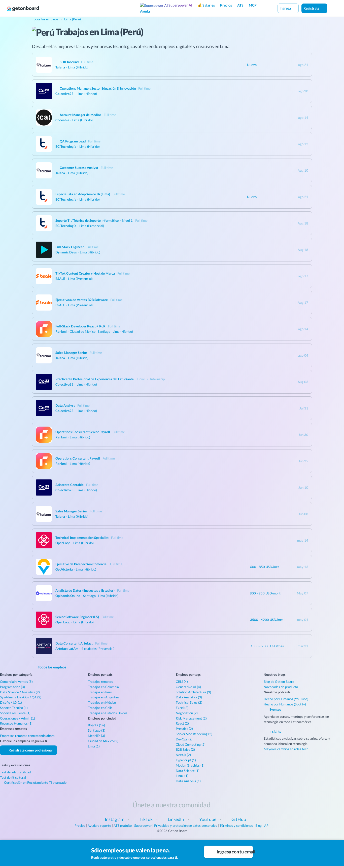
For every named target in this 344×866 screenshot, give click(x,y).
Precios (226, 5)
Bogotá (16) (96, 725)
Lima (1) (94, 746)
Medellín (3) (96, 736)
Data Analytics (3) (189, 697)
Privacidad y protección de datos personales (185, 825)
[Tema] (332, 8)
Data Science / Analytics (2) (20, 692)
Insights (275, 731)
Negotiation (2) (187, 713)
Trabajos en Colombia (103, 687)
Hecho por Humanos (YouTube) (286, 699)
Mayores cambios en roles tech (286, 749)
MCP (253, 5)
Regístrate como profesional (30, 750)
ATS (240, 5)
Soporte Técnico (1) (14, 708)
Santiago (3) (96, 730)
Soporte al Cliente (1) (15, 713)
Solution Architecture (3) (193, 692)
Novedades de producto (281, 687)
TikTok (146, 819)
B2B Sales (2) (185, 749)
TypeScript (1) (186, 760)
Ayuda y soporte (99, 825)
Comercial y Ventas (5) (16, 682)
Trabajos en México (102, 702)
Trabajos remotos (100, 682)
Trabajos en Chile (100, 708)
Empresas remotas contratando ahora (27, 736)
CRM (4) (182, 682)
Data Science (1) (187, 771)
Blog (258, 825)
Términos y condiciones (236, 825)
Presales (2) (184, 729)
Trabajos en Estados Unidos (107, 713)
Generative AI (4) (188, 687)
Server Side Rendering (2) (194, 734)
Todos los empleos (51, 667)
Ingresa (286, 8)
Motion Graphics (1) (190, 765)
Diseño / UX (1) (11, 702)
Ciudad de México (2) (103, 741)
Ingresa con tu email (234, 851)
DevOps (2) (184, 739)
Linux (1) (182, 776)
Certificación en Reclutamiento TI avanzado (34, 782)
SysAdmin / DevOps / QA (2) (20, 697)
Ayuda (145, 11)
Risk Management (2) (191, 718)
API (266, 825)
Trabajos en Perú (100, 692)
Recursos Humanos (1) (16, 723)
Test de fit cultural (13, 777)
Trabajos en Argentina (104, 697)
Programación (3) (12, 687)
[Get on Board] (23, 8)
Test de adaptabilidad (15, 772)
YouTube (207, 819)
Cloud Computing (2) (190, 744)
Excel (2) (182, 708)
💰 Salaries (206, 5)
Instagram (114, 819)
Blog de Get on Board (279, 682)
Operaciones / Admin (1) (17, 718)
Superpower (143, 825)
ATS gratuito (123, 825)
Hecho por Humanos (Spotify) (285, 704)
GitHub (238, 819)
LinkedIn (176, 819)
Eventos (275, 709)
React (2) (182, 723)
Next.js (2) (183, 755)
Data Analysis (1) (188, 781)
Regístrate (311, 8)
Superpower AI (180, 5)
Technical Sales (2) (189, 702)
